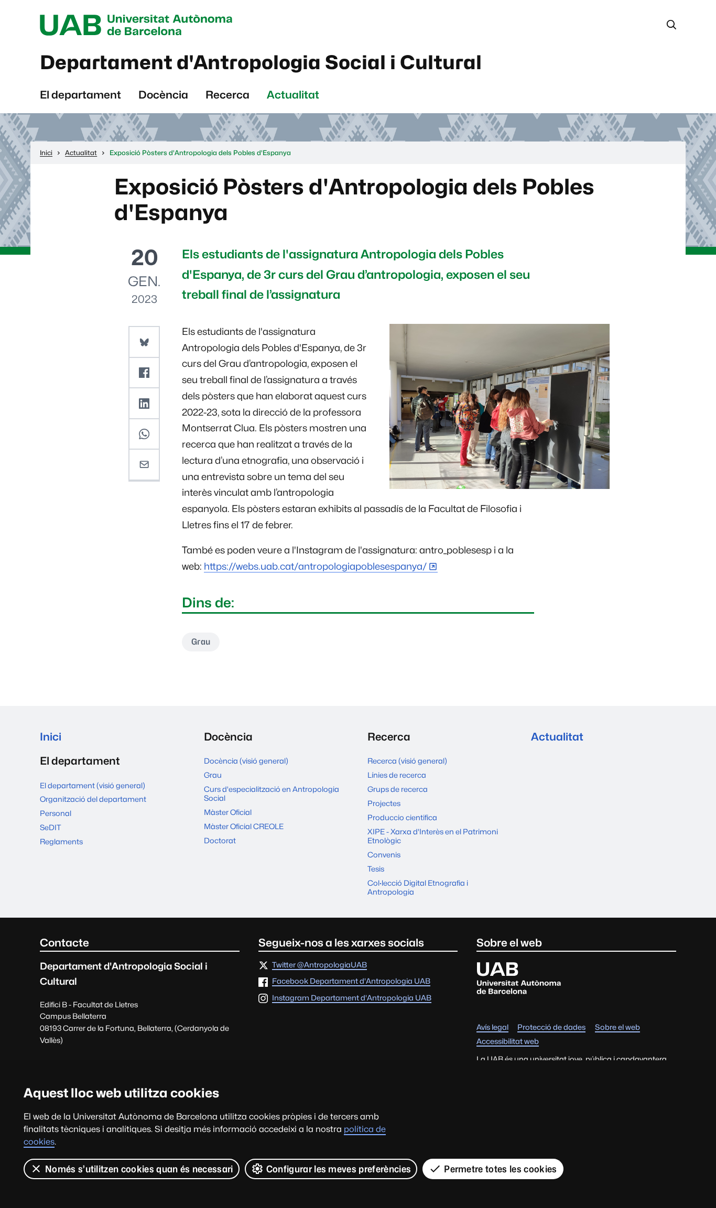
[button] (144, 342)
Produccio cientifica (402, 817)
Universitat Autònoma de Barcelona (139, 25)
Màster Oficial (228, 812)
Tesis (375, 868)
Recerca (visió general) (407, 760)
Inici (50, 736)
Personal (55, 813)
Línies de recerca (396, 774)
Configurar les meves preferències (338, 1168)
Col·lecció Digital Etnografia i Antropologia (417, 887)
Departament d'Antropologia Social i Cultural (261, 62)
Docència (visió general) (246, 760)
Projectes (383, 803)
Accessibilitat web (507, 1042)
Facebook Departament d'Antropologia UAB (351, 981)
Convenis (383, 854)
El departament (80, 94)
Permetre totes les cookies (500, 1168)
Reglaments (61, 841)
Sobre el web (617, 1027)
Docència (163, 94)
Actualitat (293, 94)
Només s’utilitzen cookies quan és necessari (139, 1168)
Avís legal (492, 1027)
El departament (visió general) (92, 785)
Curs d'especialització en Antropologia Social (271, 793)
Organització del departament (93, 799)
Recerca (227, 94)
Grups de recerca (397, 789)
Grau (200, 642)
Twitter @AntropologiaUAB (319, 965)
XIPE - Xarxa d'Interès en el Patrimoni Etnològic (432, 836)
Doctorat (220, 840)
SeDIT (50, 827)
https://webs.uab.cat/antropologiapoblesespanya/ (315, 566)
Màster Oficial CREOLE (244, 826)
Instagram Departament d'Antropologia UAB (351, 998)
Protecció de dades (551, 1027)
